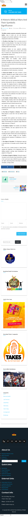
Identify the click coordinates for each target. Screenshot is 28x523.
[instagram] (12, 441)
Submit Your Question (6, 473)
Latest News (17, 189)
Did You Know (12, 171)
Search (17, 242)
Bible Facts (5, 171)
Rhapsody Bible (5, 487)
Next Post (16, 187)
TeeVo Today (6, 408)
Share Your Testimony (6, 475)
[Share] (7, 167)
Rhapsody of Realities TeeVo (7, 453)
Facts (18, 171)
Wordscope (5, 415)
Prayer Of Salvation (6, 470)
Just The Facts (23, 28)
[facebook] (8, 441)
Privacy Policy (5, 459)
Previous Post (12, 178)
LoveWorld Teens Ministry (7, 484)
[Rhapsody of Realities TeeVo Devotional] (11, 5)
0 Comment (17, 28)
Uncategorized (3, 29)
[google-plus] (20, 441)
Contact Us (4, 457)
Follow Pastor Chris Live (7, 482)
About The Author (5, 455)
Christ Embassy (5, 489)
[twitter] (16, 441)
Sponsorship (4, 468)
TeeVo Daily (5, 405)
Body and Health (6, 396)
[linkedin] (24, 441)
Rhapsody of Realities (6, 486)
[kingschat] (4, 441)
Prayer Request (5, 471)
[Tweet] (20, 167)
